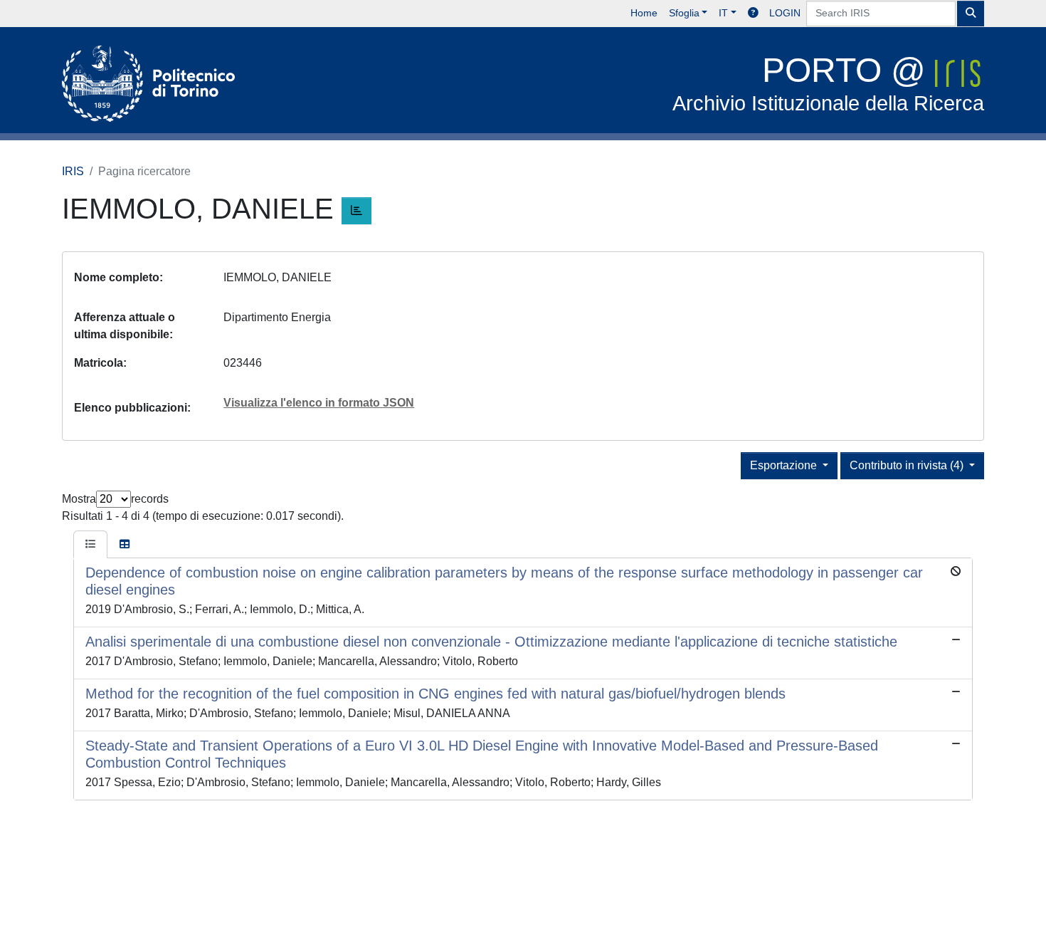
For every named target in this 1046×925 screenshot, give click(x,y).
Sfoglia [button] (684, 13)
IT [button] (723, 13)
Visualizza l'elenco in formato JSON (318, 403)
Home (643, 13)
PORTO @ (828, 83)
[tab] (90, 545)
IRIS (73, 171)
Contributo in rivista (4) (908, 465)
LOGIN (785, 13)
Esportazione (785, 465)
